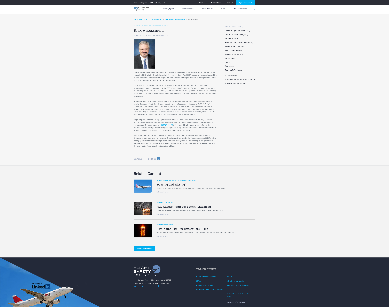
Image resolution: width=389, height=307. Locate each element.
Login (228, 3)
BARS (151, 3)
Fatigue (227, 62)
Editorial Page (164, 25)
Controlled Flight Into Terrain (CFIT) (237, 31)
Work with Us (231, 294)
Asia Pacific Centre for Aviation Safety (209, 290)
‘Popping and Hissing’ (171, 184)
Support (245, 3)
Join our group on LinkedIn (41, 286)
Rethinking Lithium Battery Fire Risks (182, 228)
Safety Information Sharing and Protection (241, 79)
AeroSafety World (156, 19)
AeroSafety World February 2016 (175, 19)
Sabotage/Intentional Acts (234, 46)
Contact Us (202, 3)
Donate (229, 277)
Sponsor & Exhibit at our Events (238, 285)
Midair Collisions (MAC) (233, 50)
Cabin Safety (229, 66)
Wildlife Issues (230, 58)
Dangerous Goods (152, 25)
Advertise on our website (235, 281)
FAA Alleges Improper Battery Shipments (184, 206)
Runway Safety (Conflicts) (234, 54)
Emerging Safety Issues (233, 70)
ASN (164, 3)
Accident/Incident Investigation (168, 180)
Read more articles (144, 248)
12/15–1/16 (166, 125)
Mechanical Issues (231, 39)
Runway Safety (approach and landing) (239, 42)
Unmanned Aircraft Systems (236, 83)
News (194, 180)
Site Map (250, 294)
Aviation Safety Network (204, 285)
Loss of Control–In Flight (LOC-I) (236, 35)
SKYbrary (158, 3)
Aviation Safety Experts (141, 19)
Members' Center (216, 3)
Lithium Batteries (140, 25)
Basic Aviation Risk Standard (206, 277)
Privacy (229, 296)
